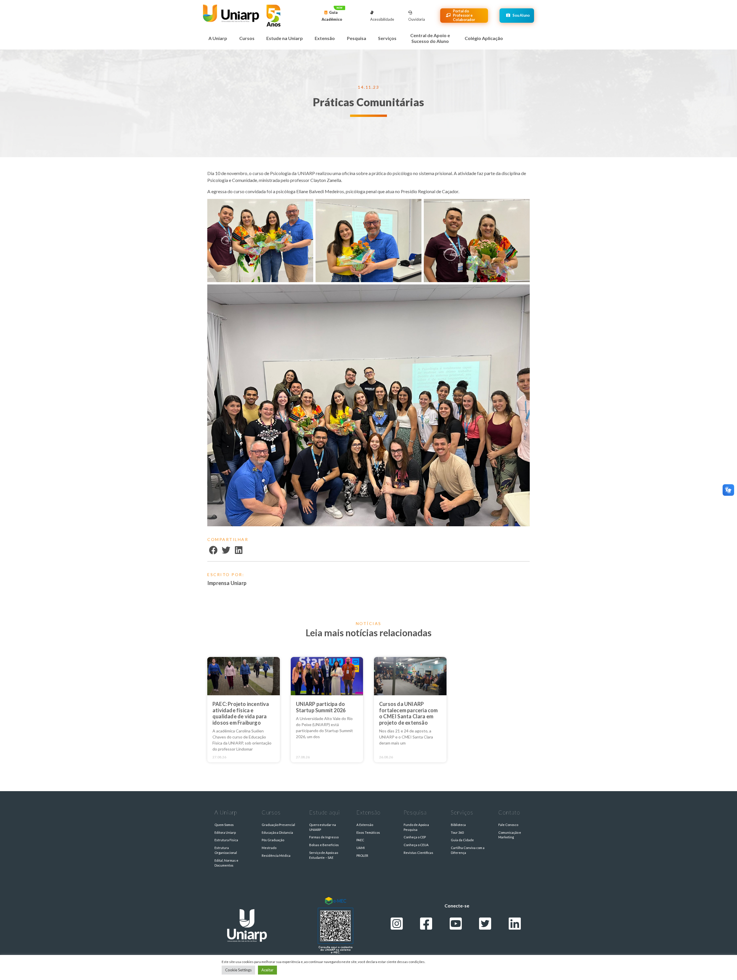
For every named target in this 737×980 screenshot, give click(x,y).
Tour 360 (457, 832)
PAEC (360, 840)
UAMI (360, 848)
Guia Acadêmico (332, 16)
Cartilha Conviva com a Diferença (468, 850)
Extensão (325, 38)
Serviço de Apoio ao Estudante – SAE (323, 855)
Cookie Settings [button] (238, 970)
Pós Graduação (273, 840)
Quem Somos (224, 825)
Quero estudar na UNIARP (322, 827)
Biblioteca (458, 825)
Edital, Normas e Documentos (226, 863)
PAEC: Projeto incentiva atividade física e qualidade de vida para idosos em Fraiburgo (240, 713)
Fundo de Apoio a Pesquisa (416, 827)
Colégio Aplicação (484, 38)
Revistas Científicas (418, 852)
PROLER (362, 855)
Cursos (246, 38)
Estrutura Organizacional (225, 850)
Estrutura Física (226, 840)
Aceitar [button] (267, 970)
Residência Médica (276, 855)
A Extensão (364, 825)
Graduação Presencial (278, 825)
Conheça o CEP (415, 837)
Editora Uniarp (225, 832)
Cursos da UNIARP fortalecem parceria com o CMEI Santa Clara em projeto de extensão (408, 713)
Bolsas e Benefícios (324, 845)
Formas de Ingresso (324, 837)
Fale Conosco (508, 825)
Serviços (387, 38)
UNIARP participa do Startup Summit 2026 (321, 707)
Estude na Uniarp (284, 38)
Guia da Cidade (462, 840)
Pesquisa (356, 38)
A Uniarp (217, 38)
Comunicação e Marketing (509, 835)
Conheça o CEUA (416, 845)
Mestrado (269, 848)
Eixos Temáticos (368, 832)
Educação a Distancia (277, 832)
